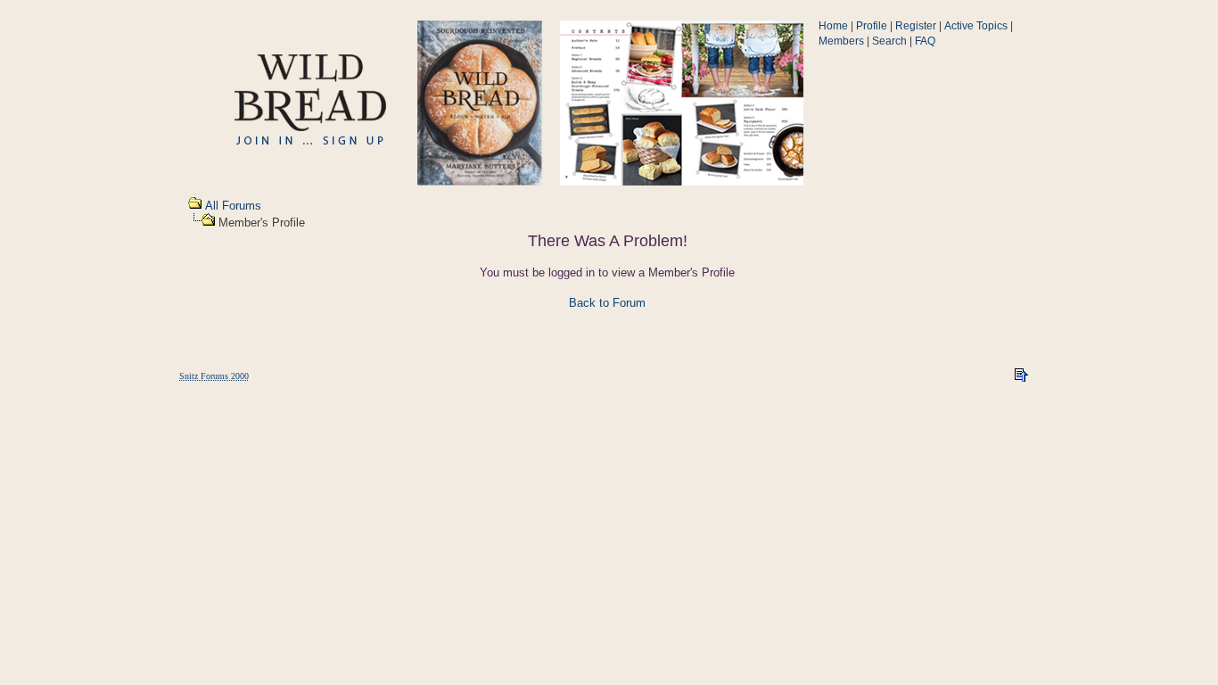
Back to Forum (607, 302)
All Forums (233, 205)
